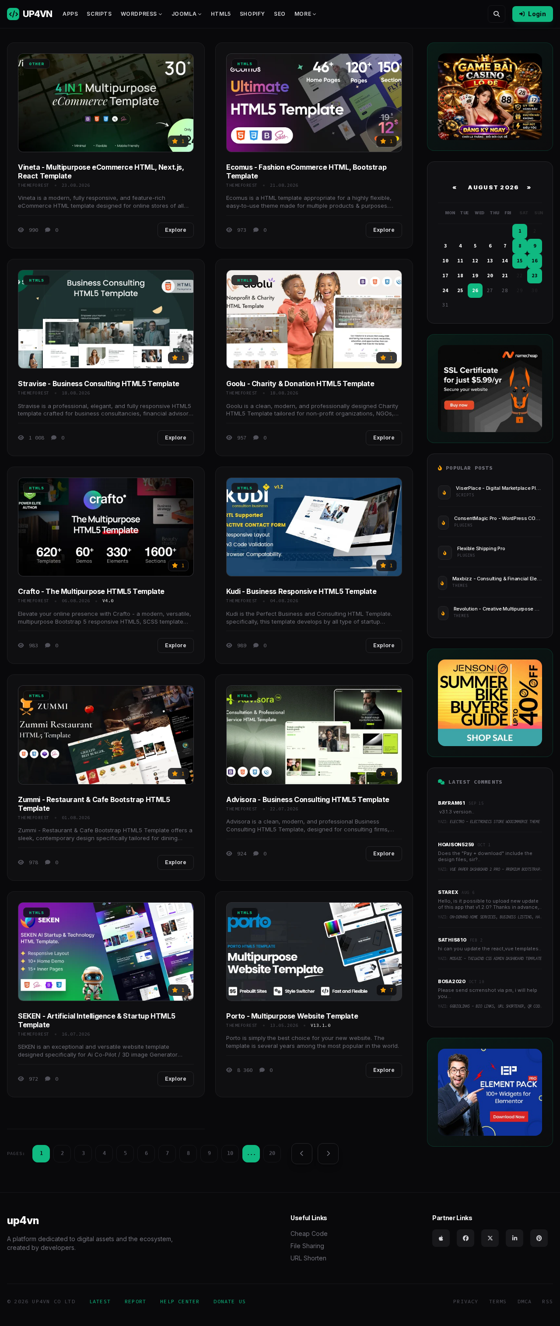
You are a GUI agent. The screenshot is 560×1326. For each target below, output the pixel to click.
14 (505, 261)
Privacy (465, 1301)
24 (445, 290)
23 (535, 275)
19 (475, 275)
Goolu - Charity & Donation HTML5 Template (300, 383)
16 (535, 261)
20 (272, 1153)
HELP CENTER (180, 1301)
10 (230, 1153)
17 (445, 275)
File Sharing (307, 1245)
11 (460, 261)
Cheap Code (309, 1233)
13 (490, 261)
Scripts (99, 13)
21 (505, 275)
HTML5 (221, 13)
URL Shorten (308, 1258)
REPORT (135, 1301)
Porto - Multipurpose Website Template (292, 1016)
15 (520, 261)
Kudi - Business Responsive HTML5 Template (301, 591)
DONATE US (230, 1301)
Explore (175, 230)
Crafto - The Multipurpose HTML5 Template (91, 591)
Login (537, 13)
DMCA (525, 1301)
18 (460, 275)
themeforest (33, 185)
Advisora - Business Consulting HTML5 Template (307, 799)
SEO (280, 13)
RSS (547, 1301)
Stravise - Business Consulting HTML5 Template (98, 383)
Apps (70, 13)
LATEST (100, 1301)
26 (475, 290)
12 (475, 261)
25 (460, 290)
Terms (498, 1301)
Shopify (252, 13)
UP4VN (37, 14)
